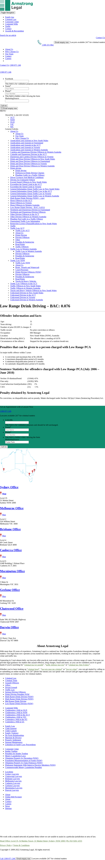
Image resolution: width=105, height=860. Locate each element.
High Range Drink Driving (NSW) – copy (27, 198)
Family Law (10, 726)
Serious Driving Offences (15, 692)
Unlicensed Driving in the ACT (23, 295)
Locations (9, 772)
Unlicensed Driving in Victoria (22, 297)
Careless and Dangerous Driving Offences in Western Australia (35, 152)
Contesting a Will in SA (14, 722)
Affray (7, 685)
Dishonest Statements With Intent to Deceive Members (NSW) (30, 765)
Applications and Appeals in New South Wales (29, 140)
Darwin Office (9, 627)
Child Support (11, 728)
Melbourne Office (12, 508)
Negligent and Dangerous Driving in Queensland (30, 210)
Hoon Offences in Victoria (21, 203)
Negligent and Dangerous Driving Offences (28, 212)
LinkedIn (9, 420)
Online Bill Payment (13, 797)
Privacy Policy (6, 845)
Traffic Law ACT (17, 228)
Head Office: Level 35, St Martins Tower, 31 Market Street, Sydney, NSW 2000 (32, 841)
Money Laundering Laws (15, 756)
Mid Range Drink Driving (15, 701)
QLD (12, 122)
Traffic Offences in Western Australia (25, 288)
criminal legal (33, 669)
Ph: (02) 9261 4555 (74, 841)
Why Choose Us (12, 51)
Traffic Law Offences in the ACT (23, 283)
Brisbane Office (10, 529)
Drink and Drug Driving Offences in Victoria (28, 164)
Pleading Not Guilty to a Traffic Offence (26, 219)
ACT (12, 117)
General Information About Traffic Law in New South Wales (34, 189)
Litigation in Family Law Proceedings (20, 744)
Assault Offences (12, 683)
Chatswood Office (11, 608)
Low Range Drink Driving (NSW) (19, 703)
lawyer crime (71, 669)
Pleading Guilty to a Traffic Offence (29, 175)
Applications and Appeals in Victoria (25, 147)
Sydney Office (9, 487)
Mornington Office (12, 571)
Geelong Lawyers (12, 786)
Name (8, 86)
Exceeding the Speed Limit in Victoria (25, 187)
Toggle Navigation (7, 13)
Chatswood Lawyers (13, 776)
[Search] (6, 61)
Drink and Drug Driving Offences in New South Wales (32, 159)
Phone (8, 91)
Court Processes (21, 270)
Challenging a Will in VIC (15, 717)
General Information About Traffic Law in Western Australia (34, 196)
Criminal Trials (11, 680)
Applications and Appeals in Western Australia (29, 150)
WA (11, 127)
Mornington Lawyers (13, 788)
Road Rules (20, 244)
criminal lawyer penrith (33, 665)
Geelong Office (10, 589)
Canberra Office (11, 550)
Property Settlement (13, 740)
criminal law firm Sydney (79, 665)
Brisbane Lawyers (12, 779)
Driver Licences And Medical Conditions (27, 177)
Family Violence (11, 733)
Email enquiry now (10, 108)
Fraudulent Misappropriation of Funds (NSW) (23, 760)
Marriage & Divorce (13, 738)
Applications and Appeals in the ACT (25, 145)
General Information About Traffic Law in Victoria (30, 194)
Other (17, 240)
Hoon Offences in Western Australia (24, 205)
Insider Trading (11, 751)
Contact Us (100, 38)
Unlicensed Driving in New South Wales (26, 293)
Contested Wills (11, 24)
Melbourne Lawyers (13, 781)
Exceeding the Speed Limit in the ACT (26, 184)
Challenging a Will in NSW (16, 712)
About (7, 794)
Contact (8, 29)
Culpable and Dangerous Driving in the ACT (28, 154)
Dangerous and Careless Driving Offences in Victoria (31, 157)
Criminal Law (10, 19)
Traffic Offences (22, 247)
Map (4, 494)
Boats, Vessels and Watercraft (27, 267)
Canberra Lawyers (12, 783)
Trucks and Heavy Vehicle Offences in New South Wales (33, 290)
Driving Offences (22, 237)
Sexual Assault (11, 687)
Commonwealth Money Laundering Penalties (23, 767)
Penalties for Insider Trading (16, 753)
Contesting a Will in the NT (16, 719)
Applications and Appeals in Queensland (26, 143)
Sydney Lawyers (12, 774)
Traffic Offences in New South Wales (25, 286)
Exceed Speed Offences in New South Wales (28, 182)
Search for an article (8, 35)
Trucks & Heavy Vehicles (25, 281)
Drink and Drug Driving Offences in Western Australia (32, 166)
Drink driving (15, 168)
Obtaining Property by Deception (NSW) (21, 758)
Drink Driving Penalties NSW (17, 694)
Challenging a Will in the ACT (17, 715)
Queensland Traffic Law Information (25, 221)
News (7, 806)
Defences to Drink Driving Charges (29, 173)
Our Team (9, 54)
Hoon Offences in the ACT (21, 200)
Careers (8, 58)
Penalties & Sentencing (24, 242)
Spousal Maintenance (13, 742)
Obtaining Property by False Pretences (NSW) (24, 763)
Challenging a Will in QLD (16, 710)
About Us (9, 49)
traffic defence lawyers (55, 665)
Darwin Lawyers (12, 790)
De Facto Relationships (14, 735)
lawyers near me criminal (51, 669)
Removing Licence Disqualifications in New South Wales (33, 223)
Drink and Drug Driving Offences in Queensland (30, 161)
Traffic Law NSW (17, 260)
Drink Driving (21, 235)
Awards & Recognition (14, 31)
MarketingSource (12, 98)
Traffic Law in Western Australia (23, 249)
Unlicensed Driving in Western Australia (26, 300)
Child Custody (11, 731)
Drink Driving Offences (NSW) (28, 272)
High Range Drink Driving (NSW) (19, 697)
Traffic (7, 26)
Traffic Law (10, 690)
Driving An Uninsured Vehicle (22, 180)
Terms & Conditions (21, 845)
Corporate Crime (12, 22)
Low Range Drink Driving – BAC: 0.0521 (27, 207)
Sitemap (8, 808)
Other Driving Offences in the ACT (24, 214)
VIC (12, 124)
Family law (9, 17)
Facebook (9, 79)
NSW (12, 120)
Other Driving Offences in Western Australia (28, 217)
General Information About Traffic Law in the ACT (31, 191)
